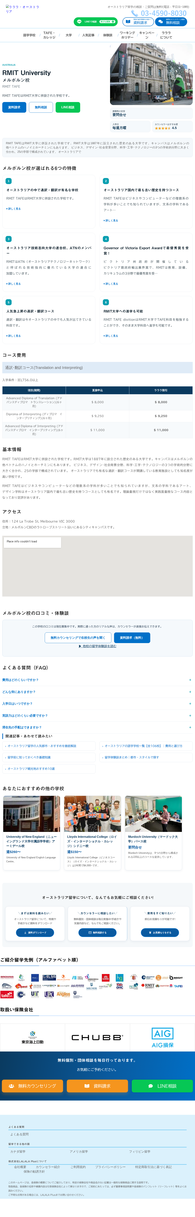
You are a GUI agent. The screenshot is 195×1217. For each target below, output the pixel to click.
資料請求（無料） (132, 637)
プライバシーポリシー (110, 1167)
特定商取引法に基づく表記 (153, 1167)
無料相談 (41, 107)
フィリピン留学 (139, 1151)
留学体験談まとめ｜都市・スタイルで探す (132, 757)
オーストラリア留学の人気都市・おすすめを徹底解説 (42, 746)
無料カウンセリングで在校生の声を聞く (78, 637)
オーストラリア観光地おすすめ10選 (31, 768)
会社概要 (20, 1167)
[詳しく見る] (48, 209)
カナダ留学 (18, 1151)
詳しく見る (48, 209)
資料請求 (14, 107)
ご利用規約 (78, 1167)
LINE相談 (67, 107)
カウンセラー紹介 (48, 1167)
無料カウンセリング (35, 1086)
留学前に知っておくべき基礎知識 (29, 757)
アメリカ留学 (79, 1151)
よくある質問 (19, 1134)
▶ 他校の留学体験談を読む (97, 646)
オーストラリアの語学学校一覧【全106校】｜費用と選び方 (143, 746)
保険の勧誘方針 (34, 1171)
